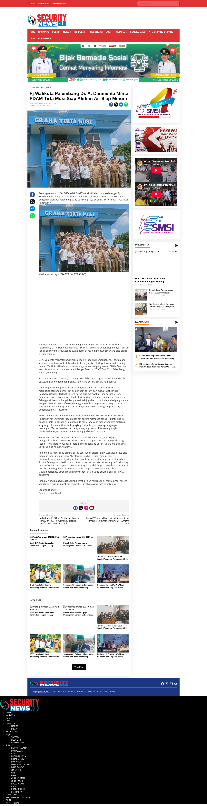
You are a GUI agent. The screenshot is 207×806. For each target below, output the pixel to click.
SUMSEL (43, 105)
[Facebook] (75, 508)
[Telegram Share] (121, 104)
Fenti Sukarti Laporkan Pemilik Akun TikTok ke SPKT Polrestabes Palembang (156, 357)
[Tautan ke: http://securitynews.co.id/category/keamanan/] (176, 322)
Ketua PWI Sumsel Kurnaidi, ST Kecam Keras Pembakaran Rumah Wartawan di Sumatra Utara (107, 519)
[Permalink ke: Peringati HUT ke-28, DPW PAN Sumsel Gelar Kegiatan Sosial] (113, 573)
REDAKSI (81, 692)
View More (79, 667)
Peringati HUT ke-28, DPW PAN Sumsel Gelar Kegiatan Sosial (110, 586)
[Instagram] (86, 508)
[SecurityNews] (47, 20)
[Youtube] (91, 508)
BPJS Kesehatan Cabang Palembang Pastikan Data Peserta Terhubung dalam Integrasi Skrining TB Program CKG (45, 586)
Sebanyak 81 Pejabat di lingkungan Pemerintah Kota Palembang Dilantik (78, 586)
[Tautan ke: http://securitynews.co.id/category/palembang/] (176, 245)
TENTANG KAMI (95, 692)
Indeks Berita (109, 692)
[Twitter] (81, 508)
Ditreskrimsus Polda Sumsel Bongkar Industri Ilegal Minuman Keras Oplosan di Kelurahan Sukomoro (157, 365)
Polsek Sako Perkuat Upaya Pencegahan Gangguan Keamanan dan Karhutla (78, 544)
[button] (177, 3)
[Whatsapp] (126, 104)
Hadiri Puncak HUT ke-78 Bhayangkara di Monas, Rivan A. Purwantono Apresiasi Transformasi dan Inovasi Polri (59, 519)
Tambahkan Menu (59, 3)
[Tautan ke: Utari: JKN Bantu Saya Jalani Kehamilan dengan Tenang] (156, 262)
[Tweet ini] (116, 104)
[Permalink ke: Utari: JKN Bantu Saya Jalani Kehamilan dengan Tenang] (45, 538)
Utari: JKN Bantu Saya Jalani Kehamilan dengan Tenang (42, 544)
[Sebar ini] (111, 104)
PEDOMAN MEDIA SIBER (64, 692)
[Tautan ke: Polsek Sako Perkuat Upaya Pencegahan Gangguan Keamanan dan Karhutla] (141, 294)
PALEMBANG (34, 105)
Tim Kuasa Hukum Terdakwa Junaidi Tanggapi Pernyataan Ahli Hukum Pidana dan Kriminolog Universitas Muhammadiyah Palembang (112, 557)
